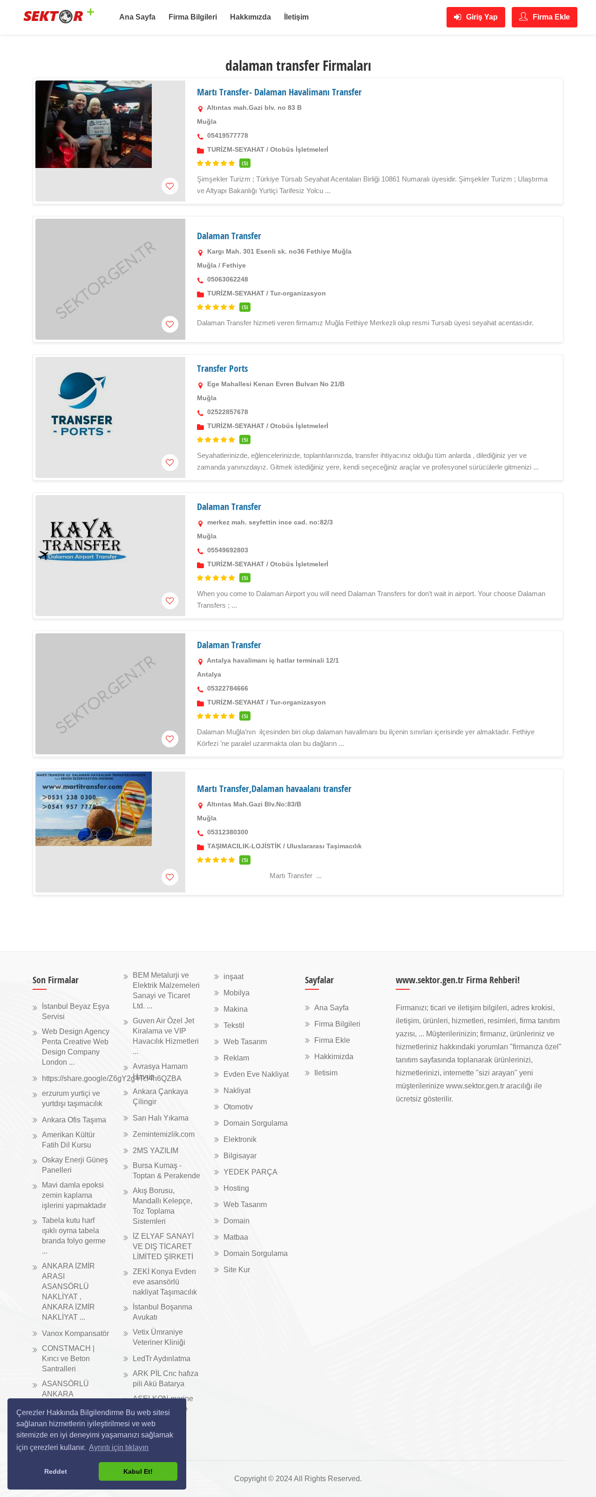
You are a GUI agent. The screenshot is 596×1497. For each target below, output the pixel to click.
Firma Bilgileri (193, 17)
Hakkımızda (250, 17)
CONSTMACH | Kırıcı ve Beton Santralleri (68, 1358)
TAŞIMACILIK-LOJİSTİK (244, 846)
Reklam (236, 1058)
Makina (236, 1009)
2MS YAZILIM (155, 1151)
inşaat (234, 976)
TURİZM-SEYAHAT (235, 149)
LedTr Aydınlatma (161, 1359)
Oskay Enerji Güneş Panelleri (75, 1165)
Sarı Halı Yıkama (161, 1118)
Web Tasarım (245, 1042)
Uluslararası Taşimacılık (324, 846)
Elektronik (240, 1139)
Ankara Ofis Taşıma (74, 1120)
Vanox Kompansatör (75, 1333)
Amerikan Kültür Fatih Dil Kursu (68, 1140)
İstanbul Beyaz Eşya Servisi (75, 1011)
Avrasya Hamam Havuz (160, 1071)
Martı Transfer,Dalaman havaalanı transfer (274, 788)
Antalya (209, 674)
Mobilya (237, 993)
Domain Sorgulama (256, 1123)
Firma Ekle (550, 17)
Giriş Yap (481, 17)
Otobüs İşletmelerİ (299, 149)
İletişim (296, 17)
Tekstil (234, 1025)
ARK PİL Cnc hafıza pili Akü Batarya (165, 1378)
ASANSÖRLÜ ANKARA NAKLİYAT (65, 1394)
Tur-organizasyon (298, 293)
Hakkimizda (333, 1057)
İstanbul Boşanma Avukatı (162, 1312)
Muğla (207, 121)
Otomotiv (238, 1107)
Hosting (236, 1188)
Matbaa (236, 1237)
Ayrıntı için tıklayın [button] (119, 1447)
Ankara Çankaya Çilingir (160, 1097)
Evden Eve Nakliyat (256, 1074)
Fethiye (234, 265)
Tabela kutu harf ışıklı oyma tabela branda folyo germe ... (74, 1235)
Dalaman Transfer (229, 235)
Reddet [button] (55, 1471)
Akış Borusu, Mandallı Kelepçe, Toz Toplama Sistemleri (162, 1206)
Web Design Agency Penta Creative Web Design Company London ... (75, 1046)
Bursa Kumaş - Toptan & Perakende (166, 1170)
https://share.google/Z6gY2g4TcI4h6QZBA (112, 1078)
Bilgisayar (240, 1156)
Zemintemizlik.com (164, 1134)
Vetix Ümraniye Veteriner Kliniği (159, 1337)
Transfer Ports (222, 368)
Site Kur (237, 1270)
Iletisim (326, 1073)
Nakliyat (237, 1090)
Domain (237, 1221)
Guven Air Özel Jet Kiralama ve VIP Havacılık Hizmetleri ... (166, 1036)
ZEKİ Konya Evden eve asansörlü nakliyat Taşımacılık (165, 1282)
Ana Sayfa (137, 17)
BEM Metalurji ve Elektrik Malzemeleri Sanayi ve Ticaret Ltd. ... (166, 990)
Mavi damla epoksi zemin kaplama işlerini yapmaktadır (74, 1195)
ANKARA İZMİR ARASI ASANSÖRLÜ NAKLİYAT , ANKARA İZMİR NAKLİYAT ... (68, 1291)
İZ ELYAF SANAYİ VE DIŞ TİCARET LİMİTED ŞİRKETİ (163, 1246)
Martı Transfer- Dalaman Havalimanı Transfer (279, 92)
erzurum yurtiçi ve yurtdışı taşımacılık (72, 1098)
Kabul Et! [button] (138, 1471)
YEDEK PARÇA (251, 1172)
